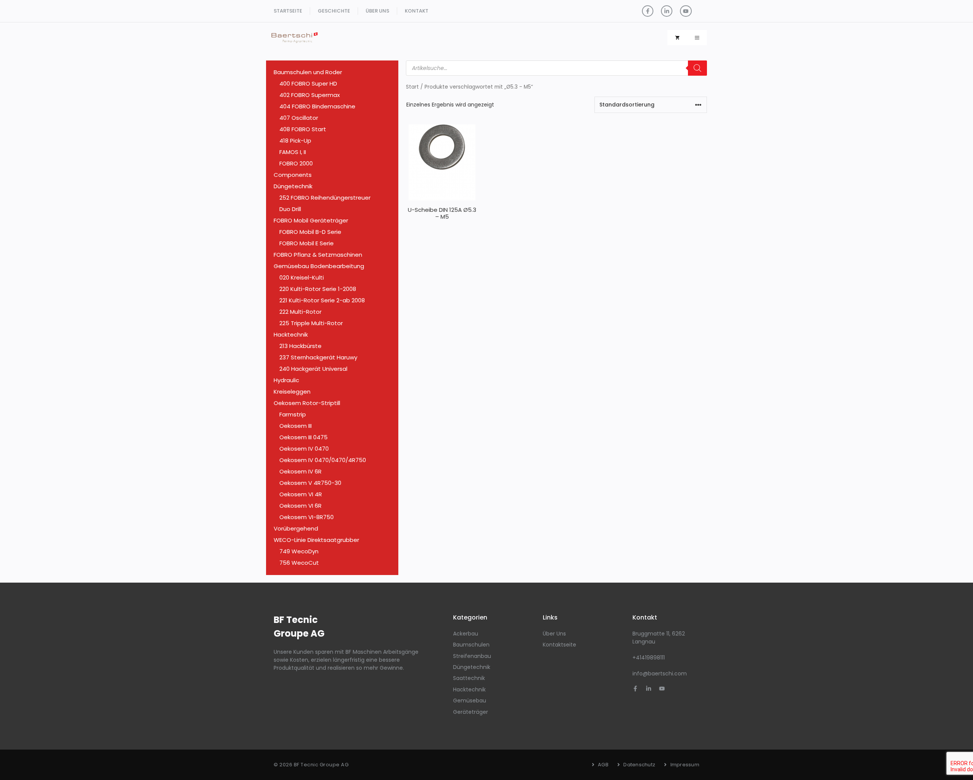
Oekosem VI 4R (300, 494)
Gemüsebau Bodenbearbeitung (319, 266)
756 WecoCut (299, 563)
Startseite (288, 10)
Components (293, 175)
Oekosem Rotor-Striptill (307, 403)
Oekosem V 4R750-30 (310, 483)
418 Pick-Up (295, 141)
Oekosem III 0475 (303, 437)
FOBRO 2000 (296, 163)
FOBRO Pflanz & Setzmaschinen (318, 255)
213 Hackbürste (300, 346)
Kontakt (416, 10)
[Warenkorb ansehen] (677, 37)
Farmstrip (292, 414)
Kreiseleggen (292, 392)
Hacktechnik (291, 334)
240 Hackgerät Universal (313, 369)
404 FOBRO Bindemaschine (317, 106)
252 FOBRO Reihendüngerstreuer (325, 198)
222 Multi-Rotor (300, 312)
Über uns (377, 10)
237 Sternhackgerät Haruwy (318, 357)
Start (412, 87)
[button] (697, 37)
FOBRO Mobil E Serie (306, 243)
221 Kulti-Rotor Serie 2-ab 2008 (322, 300)
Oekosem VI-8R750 (306, 517)
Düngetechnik (293, 186)
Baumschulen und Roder (308, 72)
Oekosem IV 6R (300, 471)
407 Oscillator (298, 118)
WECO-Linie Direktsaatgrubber (316, 540)
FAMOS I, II (292, 152)
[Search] (697, 68)
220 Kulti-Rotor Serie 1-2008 (317, 289)
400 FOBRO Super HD (308, 83)
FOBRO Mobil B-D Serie (310, 232)
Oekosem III (295, 426)
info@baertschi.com (659, 673)
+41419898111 (648, 657)
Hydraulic (286, 380)
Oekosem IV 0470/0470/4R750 (322, 460)
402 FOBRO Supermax (309, 95)
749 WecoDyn (299, 551)
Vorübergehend (296, 528)
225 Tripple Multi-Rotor (311, 323)
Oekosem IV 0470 (304, 449)
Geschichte (334, 10)
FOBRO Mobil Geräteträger (311, 220)
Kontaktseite (559, 644)
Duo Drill (290, 209)
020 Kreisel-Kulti (301, 277)
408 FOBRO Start (302, 129)
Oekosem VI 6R (300, 506)
